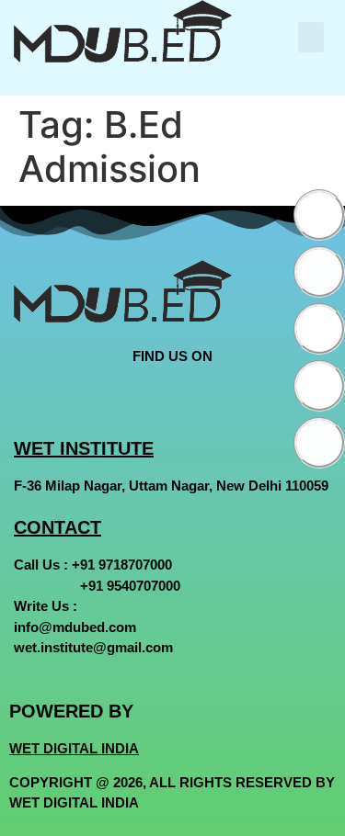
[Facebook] (319, 215)
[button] (311, 37)
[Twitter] (319, 272)
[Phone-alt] (319, 443)
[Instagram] (319, 329)
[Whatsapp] (319, 386)
